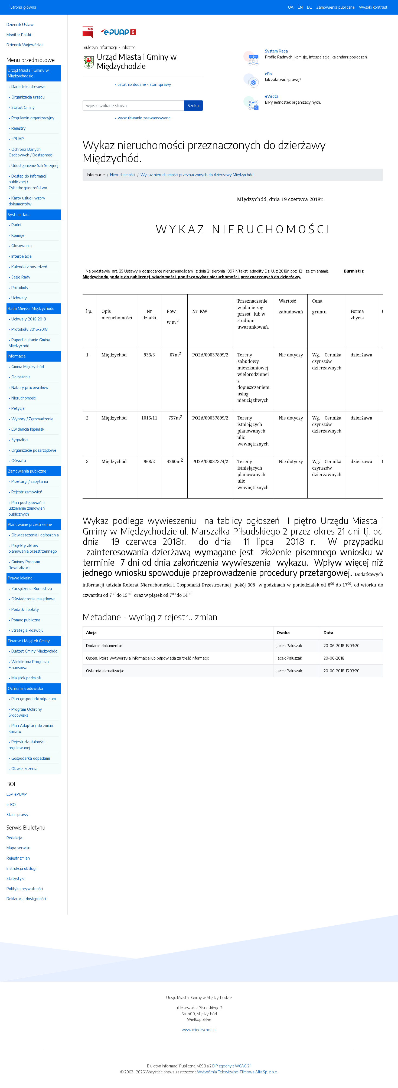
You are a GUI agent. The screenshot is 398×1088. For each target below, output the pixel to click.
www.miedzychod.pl (199, 1029)
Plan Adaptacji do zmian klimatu (31, 728)
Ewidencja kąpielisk (27, 429)
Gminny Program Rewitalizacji (24, 564)
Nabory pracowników (29, 387)
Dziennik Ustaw (20, 24)
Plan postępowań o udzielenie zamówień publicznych (27, 508)
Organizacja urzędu (28, 96)
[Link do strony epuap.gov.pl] (118, 31)
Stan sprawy (17, 814)
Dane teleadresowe (28, 86)
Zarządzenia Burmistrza (31, 588)
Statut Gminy (23, 107)
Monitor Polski (18, 34)
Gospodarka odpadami (30, 758)
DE (309, 7)
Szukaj (194, 105)
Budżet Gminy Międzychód (34, 650)
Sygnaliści (19, 439)
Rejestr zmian (18, 858)
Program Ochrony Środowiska (25, 712)
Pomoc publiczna (25, 619)
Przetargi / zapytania (29, 481)
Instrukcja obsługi (21, 868)
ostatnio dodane (132, 84)
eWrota (271, 96)
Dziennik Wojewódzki (24, 44)
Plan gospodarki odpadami (34, 698)
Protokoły (19, 287)
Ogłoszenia (21, 376)
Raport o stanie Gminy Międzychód (29, 342)
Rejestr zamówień (26, 491)
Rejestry (18, 128)
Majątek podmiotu (27, 677)
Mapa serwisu (18, 847)
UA (290, 7)
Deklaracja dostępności (26, 898)
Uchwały (19, 297)
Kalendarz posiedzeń (29, 266)
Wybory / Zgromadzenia (32, 418)
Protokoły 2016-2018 (29, 329)
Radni (16, 224)
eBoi (269, 73)
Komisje (17, 235)
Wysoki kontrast (373, 7)
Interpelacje (21, 256)
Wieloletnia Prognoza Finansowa (29, 664)
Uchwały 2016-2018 (28, 318)
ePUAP (17, 138)
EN (300, 7)
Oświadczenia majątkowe (33, 598)
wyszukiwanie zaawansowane (144, 117)
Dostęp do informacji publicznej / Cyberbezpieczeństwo (28, 181)
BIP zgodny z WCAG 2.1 (231, 1065)
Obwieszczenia (24, 768)
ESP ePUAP (16, 794)
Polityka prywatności (24, 888)
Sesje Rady (20, 276)
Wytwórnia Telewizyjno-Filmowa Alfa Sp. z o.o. (237, 1071)
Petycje (18, 408)
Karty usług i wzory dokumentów (27, 200)
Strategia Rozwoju (27, 630)
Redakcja (14, 837)
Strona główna (23, 7)
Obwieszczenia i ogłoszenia (35, 534)
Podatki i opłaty (25, 609)
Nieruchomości (23, 397)
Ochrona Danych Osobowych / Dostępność (30, 152)
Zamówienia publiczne (335, 7)
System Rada (276, 50)
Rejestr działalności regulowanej (26, 744)
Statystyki (15, 878)
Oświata (18, 460)
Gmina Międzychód (27, 366)
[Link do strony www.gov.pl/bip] (91, 31)
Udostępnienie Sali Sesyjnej (34, 165)
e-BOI (11, 804)
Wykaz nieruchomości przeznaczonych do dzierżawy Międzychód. (197, 174)
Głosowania (21, 245)
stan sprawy (160, 84)
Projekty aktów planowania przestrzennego (33, 548)
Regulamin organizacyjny (32, 117)
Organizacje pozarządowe (33, 450)
